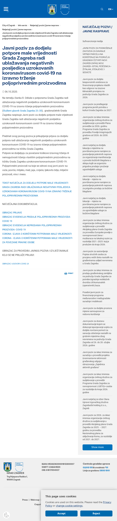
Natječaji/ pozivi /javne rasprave (44, 25)
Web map (34, 500)
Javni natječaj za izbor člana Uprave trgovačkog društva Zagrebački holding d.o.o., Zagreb (96, 404)
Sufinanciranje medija (93, 41)
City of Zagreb (8, 25)
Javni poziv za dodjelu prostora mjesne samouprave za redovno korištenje (97, 311)
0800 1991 (105, 470)
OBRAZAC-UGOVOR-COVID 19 (15, 264)
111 (107, 467)
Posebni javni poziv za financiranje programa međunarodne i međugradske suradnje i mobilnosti (96, 297)
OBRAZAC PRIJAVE (12, 212)
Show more (97, 447)
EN (110, 9)
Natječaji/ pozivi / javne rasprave (16, 29)
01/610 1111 (88, 467)
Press (25, 500)
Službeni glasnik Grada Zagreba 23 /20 (22, 110)
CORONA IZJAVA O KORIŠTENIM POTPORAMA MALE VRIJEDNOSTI (37, 234)
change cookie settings (69, 505)
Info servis (22, 25)
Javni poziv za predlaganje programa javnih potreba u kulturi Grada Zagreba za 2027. (97, 107)
